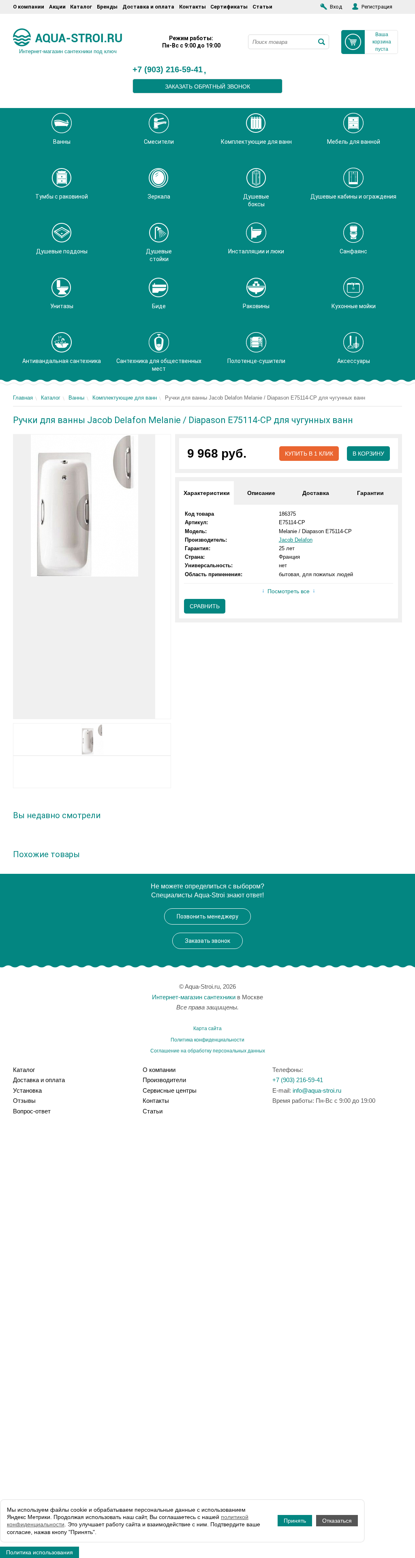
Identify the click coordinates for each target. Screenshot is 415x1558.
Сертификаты (229, 7)
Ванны (76, 398)
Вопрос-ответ (32, 1111)
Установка (27, 1090)
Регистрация (377, 7)
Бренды (107, 7)
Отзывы (24, 1100)
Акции (57, 7)
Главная (23, 398)
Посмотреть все (288, 591)
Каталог (81, 7)
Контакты (192, 7)
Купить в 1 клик (309, 453)
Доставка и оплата (148, 7)
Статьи (262, 7)
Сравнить (205, 606)
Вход (336, 7)
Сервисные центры (170, 1090)
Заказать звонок (207, 941)
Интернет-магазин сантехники (193, 997)
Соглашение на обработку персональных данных (207, 1051)
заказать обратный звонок (207, 86)
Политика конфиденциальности (207, 1040)
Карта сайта (207, 1028)
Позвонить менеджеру (207, 916)
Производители (164, 1079)
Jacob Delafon (295, 540)
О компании (28, 7)
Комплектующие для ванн (124, 398)
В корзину (368, 453)
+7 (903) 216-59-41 (168, 70)
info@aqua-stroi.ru (317, 1090)
